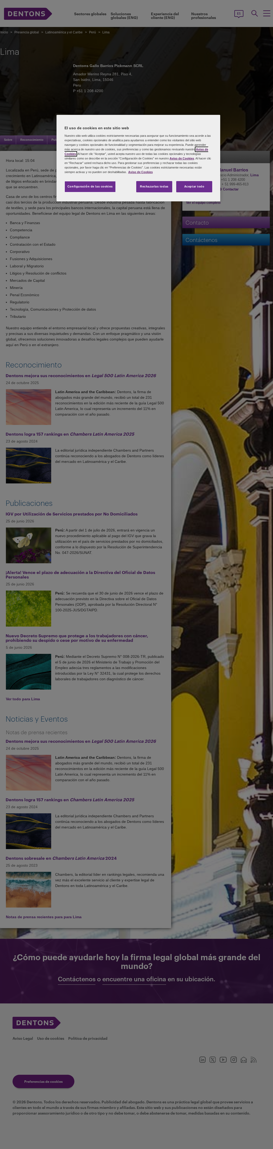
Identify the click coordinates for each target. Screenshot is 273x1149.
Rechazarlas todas (154, 186)
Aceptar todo (194, 186)
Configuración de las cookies (90, 186)
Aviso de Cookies (182, 158)
